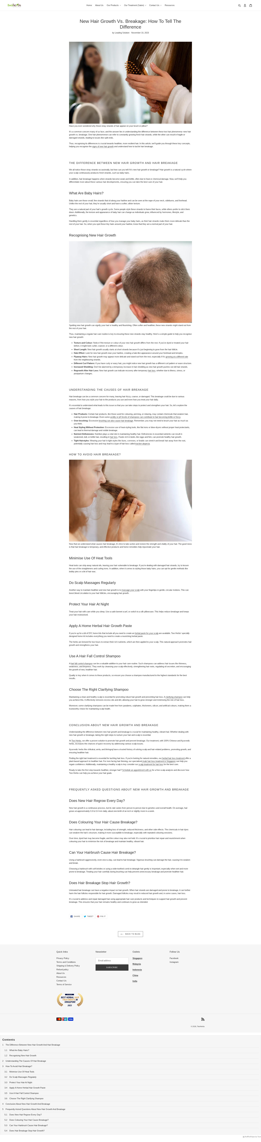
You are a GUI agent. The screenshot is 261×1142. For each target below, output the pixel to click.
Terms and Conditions (66, 962)
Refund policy (62, 969)
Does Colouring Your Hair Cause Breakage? (29, 1120)
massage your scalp (131, 590)
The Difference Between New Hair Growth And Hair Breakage (33, 1045)
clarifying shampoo (174, 697)
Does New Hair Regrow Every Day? (25, 1114)
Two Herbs (76, 741)
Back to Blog (132, 934)
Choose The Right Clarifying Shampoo (26, 1098)
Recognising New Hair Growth (22, 1055)
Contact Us (61, 980)
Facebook (174, 958)
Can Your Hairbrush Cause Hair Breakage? (28, 1125)
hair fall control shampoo (81, 663)
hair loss (151, 370)
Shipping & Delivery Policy (68, 966)
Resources (61, 977)
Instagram (174, 962)
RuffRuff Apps (250, 1137)
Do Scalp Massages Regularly (22, 1077)
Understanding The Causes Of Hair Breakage (26, 1061)
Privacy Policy (62, 958)
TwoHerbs (201, 1026)
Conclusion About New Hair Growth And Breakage (28, 1104)
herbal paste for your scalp (146, 633)
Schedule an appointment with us (136, 770)
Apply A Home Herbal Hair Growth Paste (27, 1088)
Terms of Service (64, 984)
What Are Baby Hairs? (19, 1050)
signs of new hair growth (103, 146)
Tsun (259, 1137)
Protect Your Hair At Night (20, 1082)
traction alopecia (142, 443)
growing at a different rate (177, 356)
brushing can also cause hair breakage (116, 420)
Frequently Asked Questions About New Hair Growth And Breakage (35, 1109)
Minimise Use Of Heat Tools (21, 1072)
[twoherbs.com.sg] (70, 1006)
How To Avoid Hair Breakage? (19, 1066)
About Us (60, 973)
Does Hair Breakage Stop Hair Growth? (26, 1130)
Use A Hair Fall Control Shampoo (24, 1093)
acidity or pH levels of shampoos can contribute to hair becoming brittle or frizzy (145, 417)
